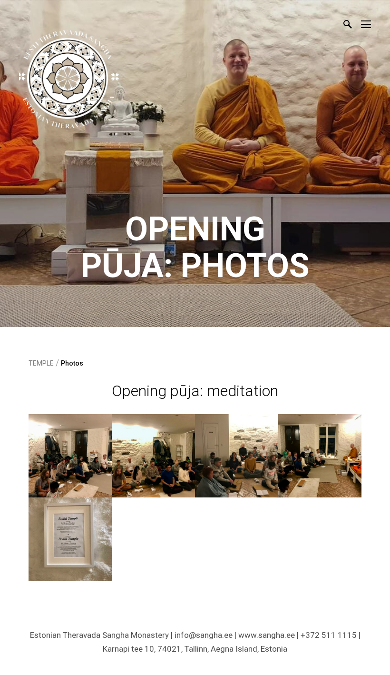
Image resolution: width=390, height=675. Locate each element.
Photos (72, 363)
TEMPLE (41, 363)
